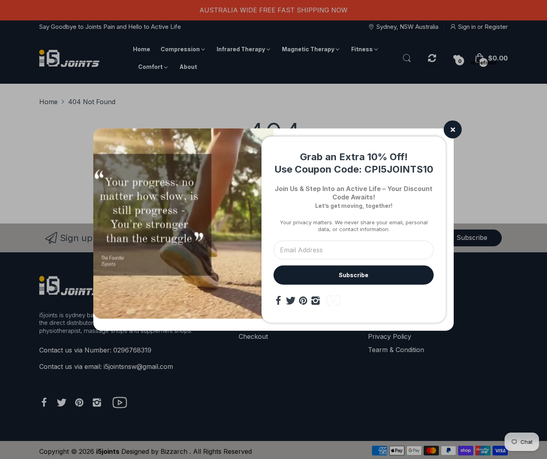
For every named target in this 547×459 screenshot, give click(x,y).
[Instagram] (315, 300)
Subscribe (353, 274)
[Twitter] (291, 300)
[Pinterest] (303, 300)
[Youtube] (333, 300)
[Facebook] (278, 300)
